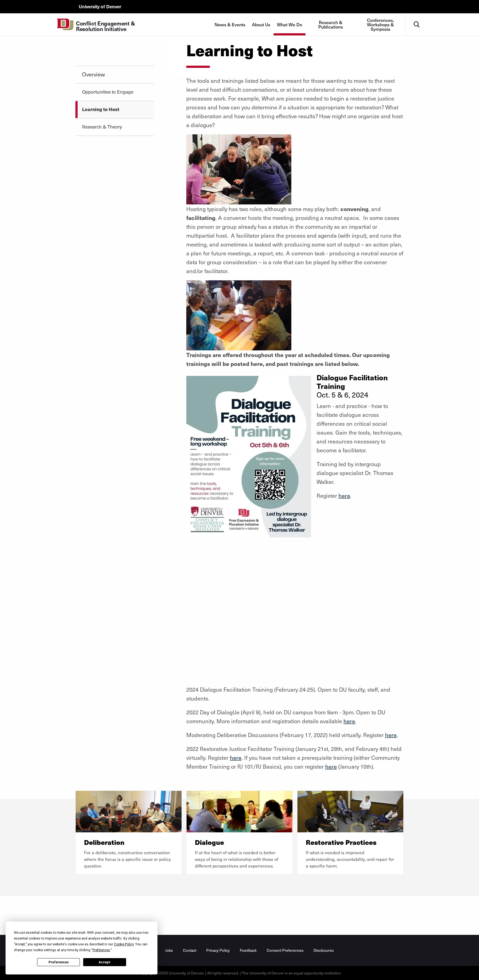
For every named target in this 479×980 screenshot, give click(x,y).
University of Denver (100, 6)
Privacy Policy (218, 950)
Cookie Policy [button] (124, 944)
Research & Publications (330, 24)
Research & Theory (102, 126)
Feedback (248, 950)
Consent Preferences (285, 950)
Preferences (59, 962)
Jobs (169, 950)
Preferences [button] (101, 950)
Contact (189, 950)
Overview (93, 74)
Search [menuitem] (416, 15)
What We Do (289, 24)
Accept (104, 962)
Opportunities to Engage (107, 91)
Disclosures (324, 950)
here (344, 495)
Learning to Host (100, 109)
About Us (261, 24)
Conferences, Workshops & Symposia (380, 24)
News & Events (230, 24)
